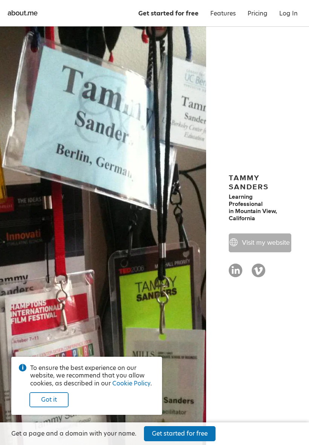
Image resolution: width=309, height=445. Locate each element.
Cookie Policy (131, 383)
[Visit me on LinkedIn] (235, 273)
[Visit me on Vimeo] (258, 273)
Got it (49, 399)
